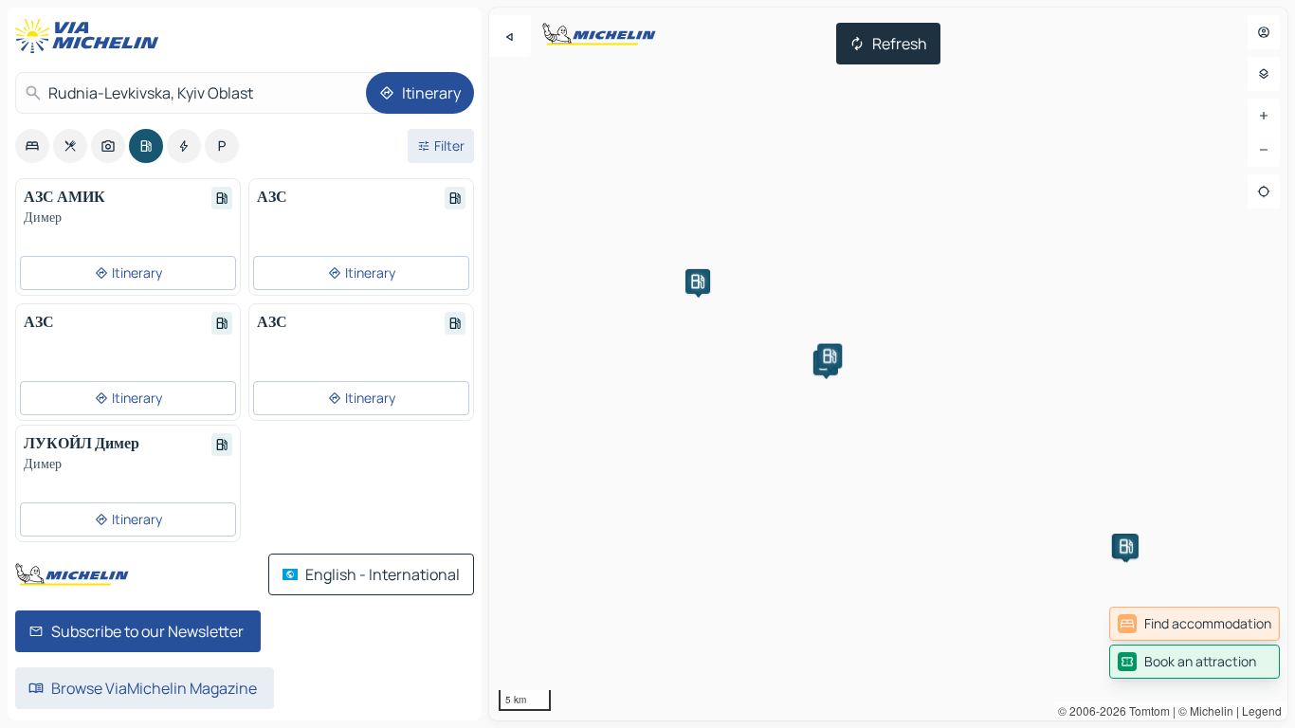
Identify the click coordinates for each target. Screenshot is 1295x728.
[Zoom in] (1264, 116)
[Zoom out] (1264, 150)
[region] (888, 364)
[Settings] (1264, 74)
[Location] (1264, 191)
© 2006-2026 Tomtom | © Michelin (1145, 710)
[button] (697, 281)
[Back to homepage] (91, 36)
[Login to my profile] (1264, 32)
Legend (1262, 710)
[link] (1194, 624)
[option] (32, 146)
